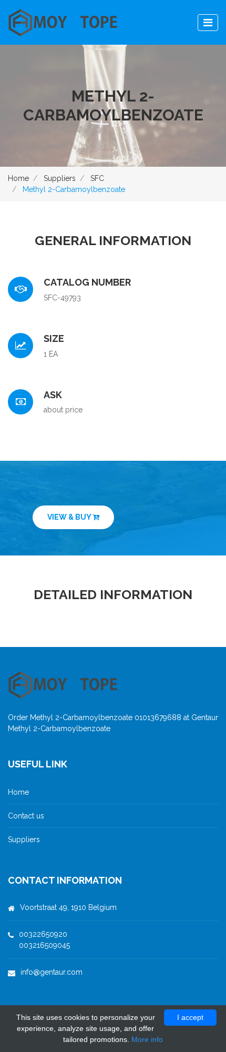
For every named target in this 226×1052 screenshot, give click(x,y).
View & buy (70, 517)
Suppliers (60, 178)
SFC (97, 178)
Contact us (26, 816)
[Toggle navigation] (208, 22)
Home (18, 178)
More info (147, 1039)
